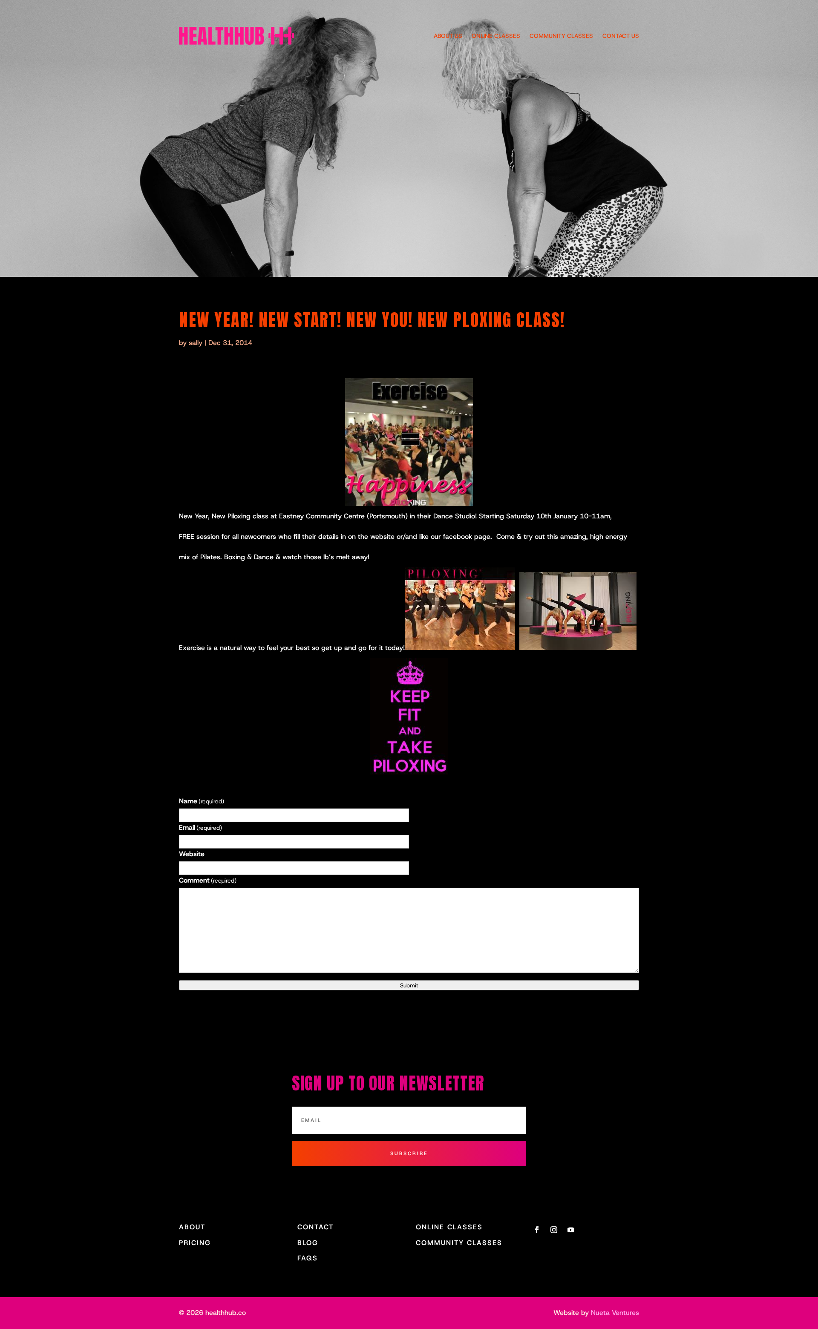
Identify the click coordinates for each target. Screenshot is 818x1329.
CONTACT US (620, 36)
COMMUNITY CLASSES (561, 36)
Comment (207, 880)
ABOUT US (448, 36)
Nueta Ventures (615, 1312)
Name (201, 801)
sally (195, 342)
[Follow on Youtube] (571, 1230)
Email (200, 827)
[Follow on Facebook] (537, 1230)
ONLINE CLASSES (496, 36)
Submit (409, 985)
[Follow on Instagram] (554, 1230)
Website (191, 853)
